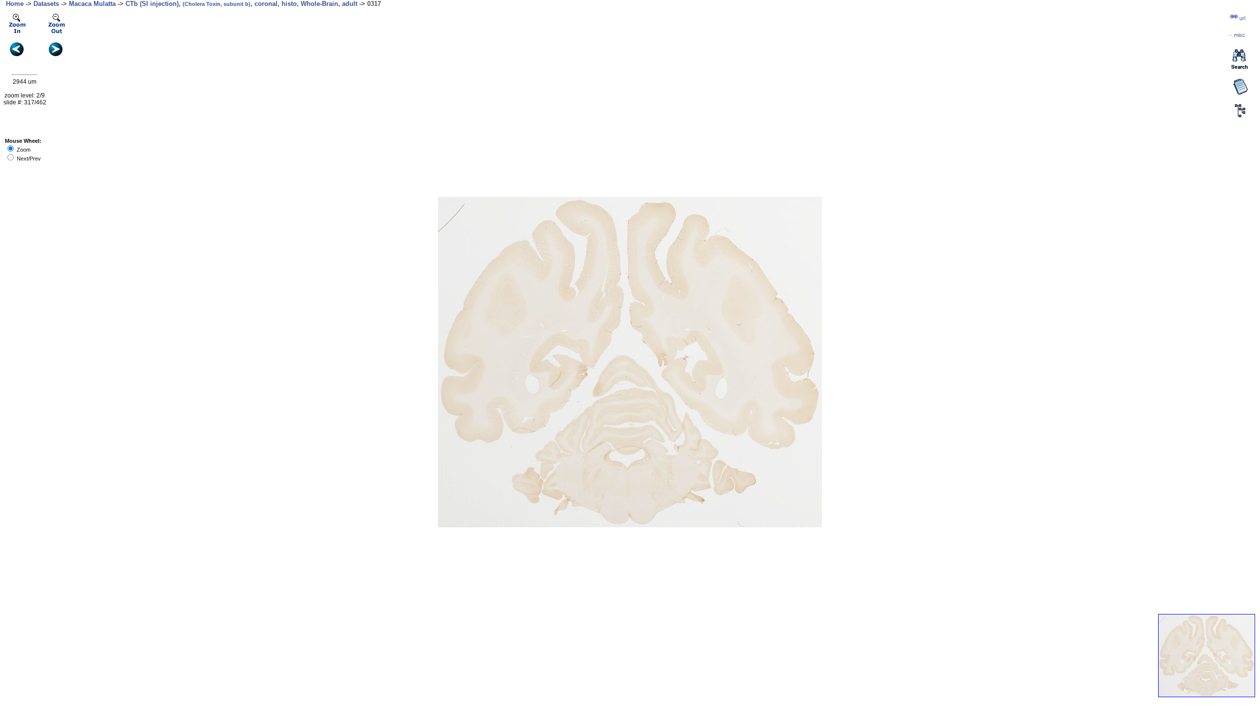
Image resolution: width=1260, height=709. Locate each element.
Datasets (46, 3)
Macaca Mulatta (92, 3)
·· (1236, 35)
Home (15, 3)
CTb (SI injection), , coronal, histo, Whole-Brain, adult (241, 3)
